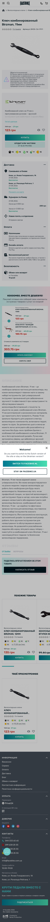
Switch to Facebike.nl (25, 463)
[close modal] (46, 448)
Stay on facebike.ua (25, 471)
